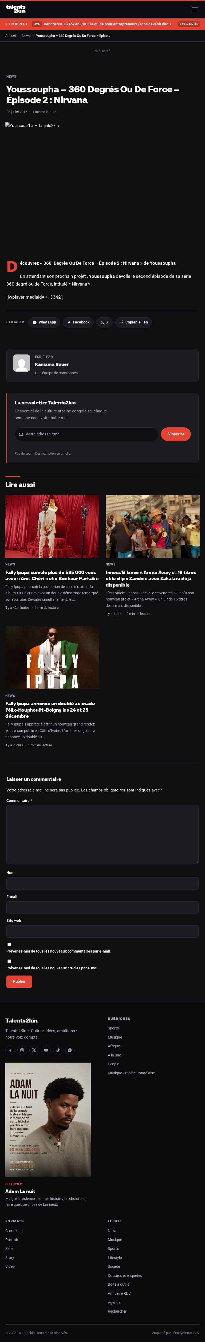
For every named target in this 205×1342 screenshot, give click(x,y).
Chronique (13, 1230)
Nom (10, 873)
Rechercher (117, 1311)
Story (9, 1257)
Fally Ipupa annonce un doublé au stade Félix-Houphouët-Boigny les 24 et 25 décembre (50, 709)
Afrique (114, 1046)
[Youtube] (46, 1050)
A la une (114, 1055)
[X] (34, 1050)
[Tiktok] (58, 1050)
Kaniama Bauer (52, 364)
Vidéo (10, 1266)
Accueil (11, 36)
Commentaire (19, 800)
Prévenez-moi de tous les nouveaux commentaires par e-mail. (58, 951)
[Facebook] (10, 1050)
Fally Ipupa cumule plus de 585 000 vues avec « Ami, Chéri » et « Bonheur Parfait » (52, 575)
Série (9, 1248)
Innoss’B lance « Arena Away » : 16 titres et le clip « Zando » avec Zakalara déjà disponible (151, 578)
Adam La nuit (20, 1191)
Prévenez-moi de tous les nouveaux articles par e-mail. (53, 968)
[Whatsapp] (70, 1050)
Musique (115, 1037)
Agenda (114, 1302)
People (113, 1064)
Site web (13, 920)
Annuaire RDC (119, 1293)
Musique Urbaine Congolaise (131, 1073)
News (26, 36)
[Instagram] (22, 1050)
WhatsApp (47, 322)
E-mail (11, 897)
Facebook (81, 322)
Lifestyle (115, 1257)
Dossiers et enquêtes (125, 1275)
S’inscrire (175, 434)
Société (114, 1266)
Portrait (11, 1240)
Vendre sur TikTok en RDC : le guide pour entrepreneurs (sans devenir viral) (102, 24)
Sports (113, 1028)
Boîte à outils (118, 1284)
